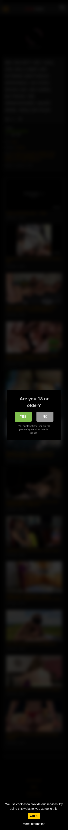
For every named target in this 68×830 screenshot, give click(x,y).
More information (34, 823)
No (45, 416)
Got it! (34, 815)
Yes (23, 416)
